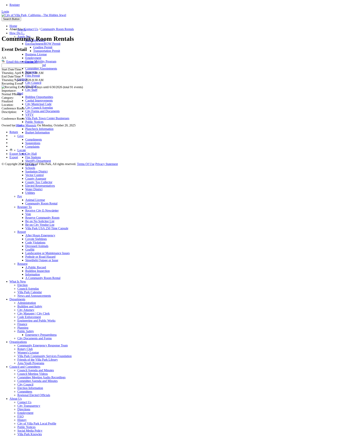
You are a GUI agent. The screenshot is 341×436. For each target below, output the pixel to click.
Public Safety (25, 331)
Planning (22, 327)
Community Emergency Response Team (42, 345)
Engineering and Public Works (36, 320)
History (22, 420)
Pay (19, 196)
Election (22, 285)
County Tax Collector (38, 182)
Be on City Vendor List (39, 224)
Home (13, 26)
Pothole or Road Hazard (40, 256)
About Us (15, 398)
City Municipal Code (38, 104)
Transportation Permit (46, 50)
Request (22, 263)
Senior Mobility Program (40, 61)
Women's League (28, 352)
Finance (22, 324)
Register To (24, 207)
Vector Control (34, 175)
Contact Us (24, 402)
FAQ (20, 416)
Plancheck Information (39, 129)
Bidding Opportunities (39, 97)
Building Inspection (37, 271)
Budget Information (37, 132)
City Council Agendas (39, 107)
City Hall (31, 153)
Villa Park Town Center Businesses (47, 118)
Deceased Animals (36, 246)
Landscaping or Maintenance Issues (47, 253)
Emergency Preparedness (41, 334)
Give (20, 136)
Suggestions (32, 143)
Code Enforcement (29, 317)
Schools (30, 168)
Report (21, 231)
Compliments (33, 139)
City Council (33, 82)
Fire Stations (33, 157)
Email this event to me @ (22, 61)
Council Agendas (28, 288)
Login (5, 11)
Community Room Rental (41, 203)
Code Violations (35, 242)
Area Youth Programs (30, 363)
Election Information (30, 388)
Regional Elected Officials (33, 395)
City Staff (31, 89)
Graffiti (29, 249)
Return (13, 132)
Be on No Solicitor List (39, 221)
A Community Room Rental (42, 278)
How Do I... (17, 33)
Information (32, 274)
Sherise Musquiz (26, 125)
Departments (17, 299)
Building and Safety (29, 306)
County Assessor (35, 178)
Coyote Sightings (36, 239)
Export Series (17, 153)
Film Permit (32, 75)
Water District (33, 189)
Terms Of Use (86, 164)
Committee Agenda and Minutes (37, 381)
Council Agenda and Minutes (35, 370)
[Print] (11, 150)
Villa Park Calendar (29, 292)
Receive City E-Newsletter (42, 210)
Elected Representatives (40, 185)
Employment (33, 58)
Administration (26, 302)
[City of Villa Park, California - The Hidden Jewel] (34, 15)
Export (13, 157)
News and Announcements (34, 295)
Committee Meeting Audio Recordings (41, 377)
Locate (21, 150)
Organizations (18, 342)
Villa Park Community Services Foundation (44, 356)
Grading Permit (42, 47)
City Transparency (28, 405)
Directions (23, 409)
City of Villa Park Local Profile (36, 423)
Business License (36, 54)
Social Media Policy (29, 430)
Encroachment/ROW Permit (42, 43)
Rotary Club (25, 349)
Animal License (35, 200)
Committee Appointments (41, 68)
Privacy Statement (106, 164)
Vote (28, 214)
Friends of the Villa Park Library (37, 359)
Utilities (30, 192)
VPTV (29, 114)
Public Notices (34, 121)
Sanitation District (36, 171)
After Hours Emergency (40, 235)
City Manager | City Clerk (33, 313)
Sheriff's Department (38, 160)
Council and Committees (24, 366)
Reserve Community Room (42, 217)
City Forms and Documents (42, 111)
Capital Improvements (39, 100)
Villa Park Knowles (29, 434)
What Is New (17, 281)
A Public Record (35, 267)
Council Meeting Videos (32, 373)
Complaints (32, 146)
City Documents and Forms (34, 338)
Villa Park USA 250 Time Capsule (46, 228)
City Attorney (25, 310)
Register (14, 5)
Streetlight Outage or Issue (41, 260)
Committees (24, 391)
